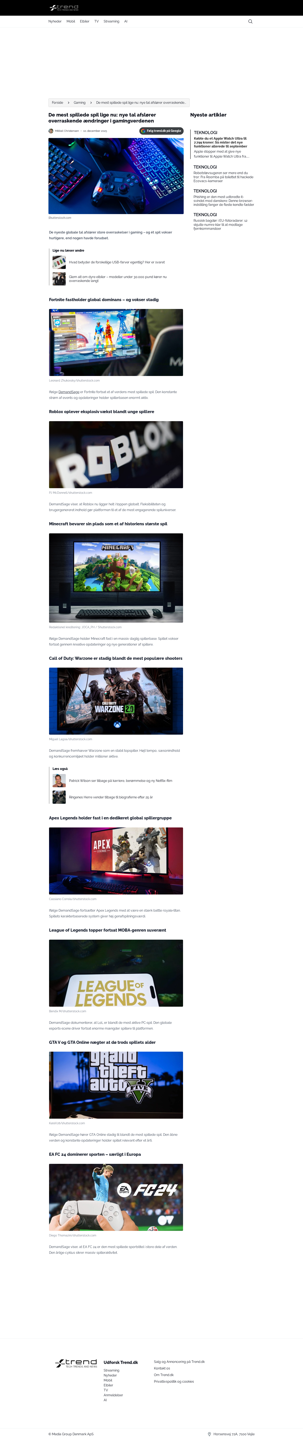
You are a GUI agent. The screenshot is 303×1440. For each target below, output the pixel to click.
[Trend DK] (151, 7)
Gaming (80, 103)
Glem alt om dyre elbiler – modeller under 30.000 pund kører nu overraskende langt (118, 279)
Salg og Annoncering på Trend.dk (179, 1362)
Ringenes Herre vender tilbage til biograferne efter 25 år (111, 797)
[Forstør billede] (178, 314)
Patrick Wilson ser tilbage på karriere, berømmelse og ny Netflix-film (120, 781)
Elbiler (84, 21)
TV (96, 21)
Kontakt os (162, 1368)
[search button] (250, 21)
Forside (57, 103)
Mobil (71, 21)
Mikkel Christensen (67, 130)
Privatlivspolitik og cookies (174, 1381)
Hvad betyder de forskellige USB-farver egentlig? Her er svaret (117, 262)
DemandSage (69, 392)
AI (125, 21)
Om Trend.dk (164, 1375)
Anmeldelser (113, 1395)
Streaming (111, 21)
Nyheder (55, 21)
